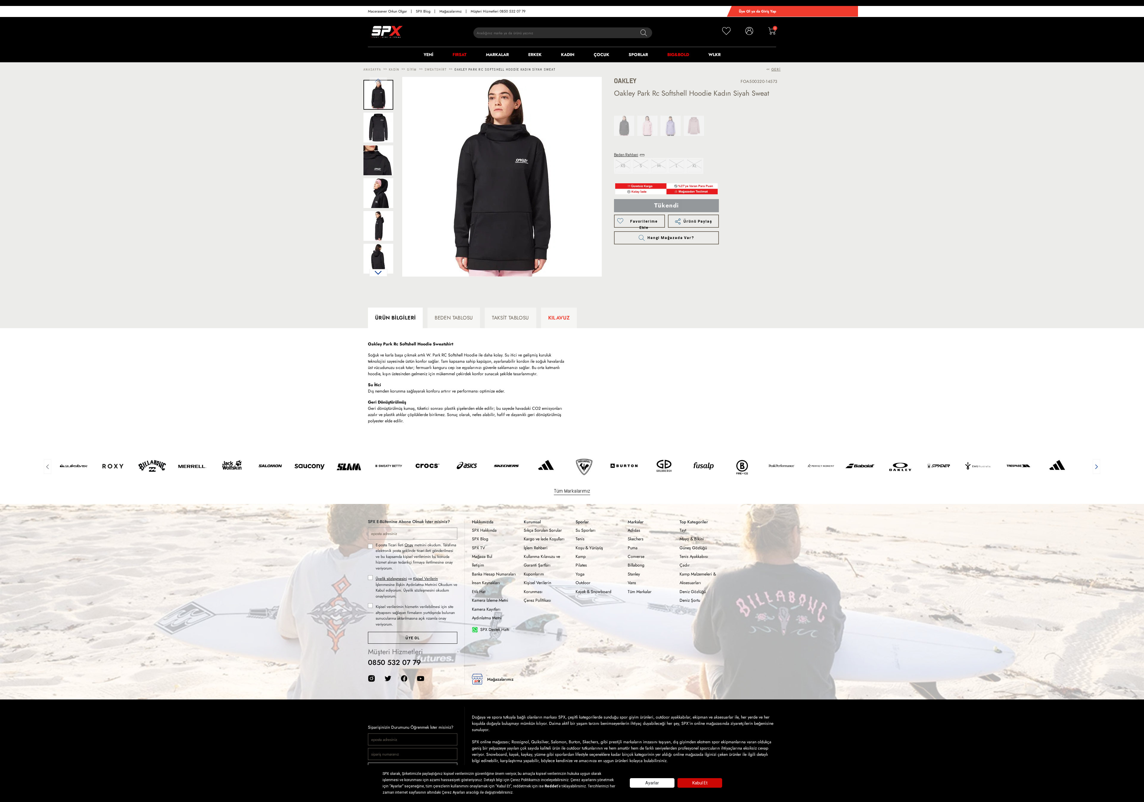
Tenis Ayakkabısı (694, 556)
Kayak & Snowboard (593, 592)
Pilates (581, 565)
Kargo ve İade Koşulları (544, 539)
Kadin (394, 69)
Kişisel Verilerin (425, 578)
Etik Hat (478, 592)
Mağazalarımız (450, 11)
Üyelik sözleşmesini (391, 578)
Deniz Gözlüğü (693, 592)
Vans (632, 583)
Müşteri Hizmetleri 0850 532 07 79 (498, 11)
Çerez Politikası (537, 600)
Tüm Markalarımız (572, 490)
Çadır (685, 565)
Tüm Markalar (640, 592)
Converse (636, 556)
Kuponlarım (534, 574)
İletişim (478, 565)
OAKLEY (625, 81)
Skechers (636, 539)
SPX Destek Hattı (494, 629)
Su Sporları (586, 530)
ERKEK (535, 55)
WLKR (714, 55)
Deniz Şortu (690, 600)
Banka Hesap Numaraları (494, 574)
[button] (378, 273)
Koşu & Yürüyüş (589, 548)
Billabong (636, 565)
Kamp (581, 556)
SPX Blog (423, 11)
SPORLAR (638, 55)
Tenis (580, 539)
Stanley (634, 574)
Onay (409, 545)
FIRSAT (460, 55)
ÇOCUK (601, 55)
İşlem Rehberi (536, 548)
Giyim (411, 69)
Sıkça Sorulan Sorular (543, 530)
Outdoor (583, 583)
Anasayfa (372, 69)
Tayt (683, 530)
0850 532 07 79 (394, 662)
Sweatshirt (436, 69)
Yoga (580, 574)
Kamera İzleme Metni (490, 600)
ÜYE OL (412, 637)
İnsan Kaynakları (486, 583)
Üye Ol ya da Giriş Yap (757, 11)
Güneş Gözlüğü (693, 548)
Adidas (634, 530)
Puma (633, 548)
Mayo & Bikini (692, 539)
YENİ (428, 55)
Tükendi (666, 205)
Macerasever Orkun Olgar (387, 11)
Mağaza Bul (482, 556)
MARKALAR (497, 55)
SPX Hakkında (484, 530)
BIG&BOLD (678, 55)
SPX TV (478, 548)
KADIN (567, 55)
